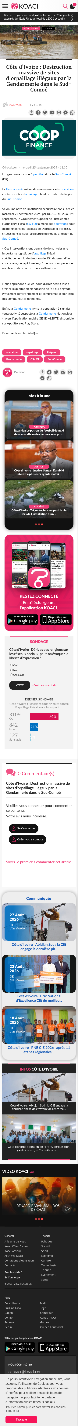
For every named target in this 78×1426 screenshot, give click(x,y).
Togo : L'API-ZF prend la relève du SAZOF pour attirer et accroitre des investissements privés (36, 17)
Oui (15, 665)
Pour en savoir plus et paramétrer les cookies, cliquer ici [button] (36, 1408)
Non (15, 670)
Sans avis (18, 674)
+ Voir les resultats (44, 685)
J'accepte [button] (21, 1419)
